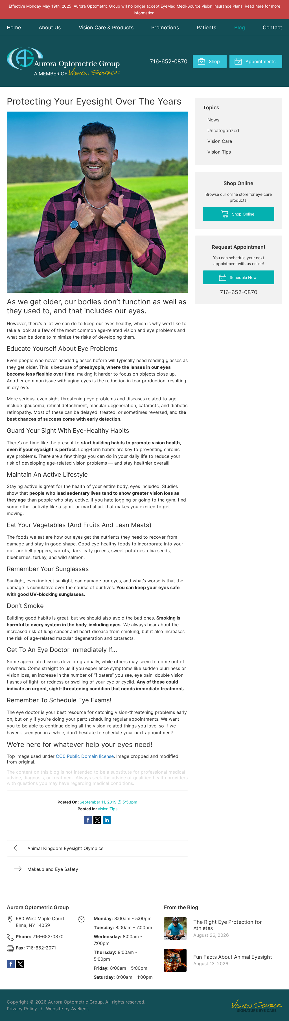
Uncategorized (223, 130)
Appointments (259, 61)
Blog (239, 27)
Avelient (79, 1008)
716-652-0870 (168, 61)
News (213, 120)
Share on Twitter (97, 820)
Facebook (11, 964)
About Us (50, 27)
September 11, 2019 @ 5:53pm (108, 802)
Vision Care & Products (106, 27)
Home (14, 27)
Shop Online (242, 214)
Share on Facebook (88, 820)
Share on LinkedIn (107, 820)
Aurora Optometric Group (75, 1002)
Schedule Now (243, 277)
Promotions (165, 27)
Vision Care (219, 141)
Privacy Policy (22, 1008)
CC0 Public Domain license (85, 756)
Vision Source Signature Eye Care (256, 1005)
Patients (206, 27)
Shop (213, 61)
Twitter (20, 964)
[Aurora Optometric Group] (63, 61)
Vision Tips (107, 808)
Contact (272, 27)
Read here (254, 6)
